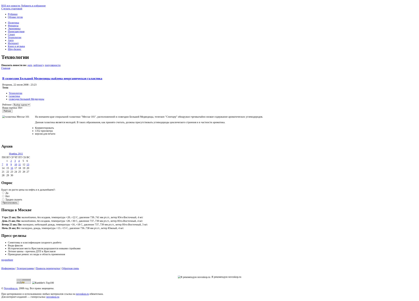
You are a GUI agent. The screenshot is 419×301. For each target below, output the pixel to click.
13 (28, 164)
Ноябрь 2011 (16, 153)
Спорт (11, 34)
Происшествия (16, 31)
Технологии (14, 37)
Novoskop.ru (11, 288)
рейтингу (38, 65)
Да (6, 193)
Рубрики (13, 14)
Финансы (13, 25)
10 (15, 164)
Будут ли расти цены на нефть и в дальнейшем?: (28, 189)
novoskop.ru (82, 293)
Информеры (8, 268)
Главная (5, 68)
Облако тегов (15, 17)
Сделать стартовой (11, 8)
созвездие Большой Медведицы (26, 99)
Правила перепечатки (48, 268)
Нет (7, 196)
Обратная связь (70, 268)
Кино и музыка (16, 46)
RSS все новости (10, 5)
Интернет (13, 43)
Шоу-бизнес (14, 49)
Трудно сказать (13, 199)
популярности (53, 65)
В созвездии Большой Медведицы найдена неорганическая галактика (52, 78)
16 (11, 168)
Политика (13, 22)
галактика (14, 96)
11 (19, 164)
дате (29, 65)
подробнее (7, 259)
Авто (11, 40)
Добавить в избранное (33, 5)
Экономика (14, 28)
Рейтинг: (7, 104)
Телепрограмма (25, 268)
